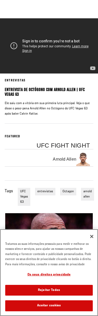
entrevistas (45, 191)
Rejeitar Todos (49, 290)
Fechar (88, 28)
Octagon (68, 191)
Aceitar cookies (49, 305)
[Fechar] (91, 236)
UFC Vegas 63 (24, 197)
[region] (49, 272)
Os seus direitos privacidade (49, 274)
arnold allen (87, 194)
